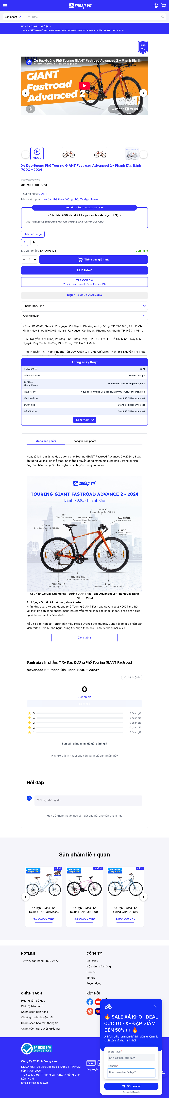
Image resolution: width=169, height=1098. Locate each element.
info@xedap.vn (38, 1082)
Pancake (136, 1092)
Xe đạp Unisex (89, 199)
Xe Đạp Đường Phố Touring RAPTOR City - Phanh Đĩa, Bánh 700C (125, 910)
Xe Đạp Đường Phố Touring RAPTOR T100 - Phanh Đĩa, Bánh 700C (84, 910)
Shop (34, 26)
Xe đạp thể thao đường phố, (62, 199)
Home (24, 26)
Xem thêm (84, 637)
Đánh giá (84, 703)
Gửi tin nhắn (134, 1086)
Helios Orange (33, 234)
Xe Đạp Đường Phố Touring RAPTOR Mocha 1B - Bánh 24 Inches (44, 910)
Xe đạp (45, 26)
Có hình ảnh (132, 677)
